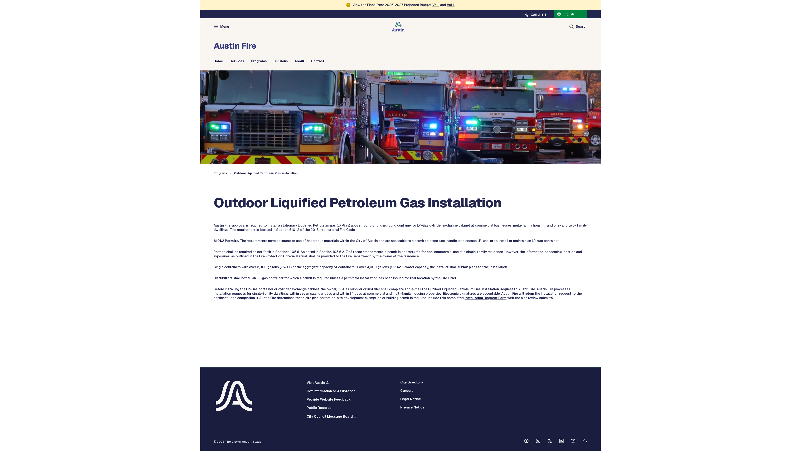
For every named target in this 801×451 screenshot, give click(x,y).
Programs (259, 61)
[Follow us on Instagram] (538, 441)
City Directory (411, 382)
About (299, 61)
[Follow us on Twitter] (549, 441)
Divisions (280, 61)
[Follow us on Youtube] (573, 441)
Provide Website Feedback (329, 399)
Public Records (319, 408)
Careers (406, 390)
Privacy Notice (412, 407)
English (568, 14)
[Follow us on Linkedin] (561, 441)
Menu (224, 26)
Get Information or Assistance (331, 391)
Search (581, 26)
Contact (317, 61)
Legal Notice (410, 399)
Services (237, 61)
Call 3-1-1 (538, 15)
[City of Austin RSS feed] (584, 441)
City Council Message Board (330, 416)
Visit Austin (316, 383)
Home (218, 61)
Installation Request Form (485, 298)
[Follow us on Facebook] (526, 441)
